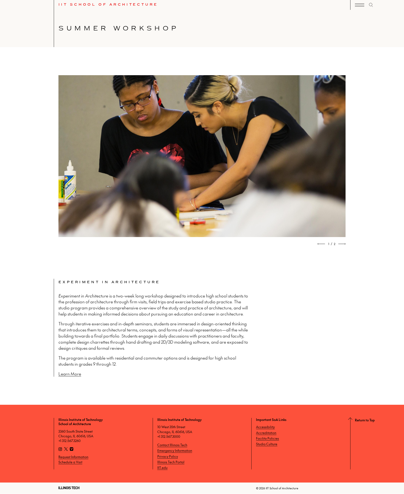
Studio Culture (266, 444)
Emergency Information (174, 450)
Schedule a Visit (70, 462)
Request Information (73, 456)
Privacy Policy (167, 456)
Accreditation (266, 432)
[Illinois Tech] (68, 488)
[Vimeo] (71, 449)
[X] (66, 449)
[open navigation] (359, 5)
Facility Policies (267, 438)
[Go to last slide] (321, 244)
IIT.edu (162, 467)
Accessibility (265, 426)
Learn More (69, 374)
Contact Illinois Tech (172, 444)
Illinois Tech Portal (170, 462)
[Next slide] (342, 244)
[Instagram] (60, 449)
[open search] (371, 5)
